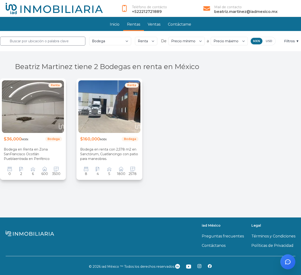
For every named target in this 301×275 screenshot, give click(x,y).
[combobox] (42, 41)
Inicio (114, 24)
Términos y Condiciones (273, 236)
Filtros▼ (291, 41)
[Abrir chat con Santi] (287, 261)
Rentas (133, 24)
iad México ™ (113, 266)
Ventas (154, 24)
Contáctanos (214, 245)
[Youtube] (188, 266)
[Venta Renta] (146, 41)
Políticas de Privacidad (272, 245)
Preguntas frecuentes (223, 236)
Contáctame (179, 24)
